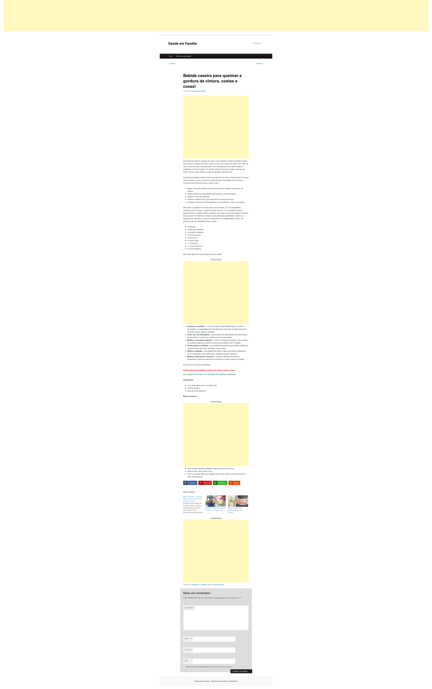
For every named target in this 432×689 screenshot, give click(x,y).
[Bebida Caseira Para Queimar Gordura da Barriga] (238, 501)
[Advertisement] (70, 16)
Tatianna (204, 585)
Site (186, 661)
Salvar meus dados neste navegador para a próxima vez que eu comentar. (209, 667)
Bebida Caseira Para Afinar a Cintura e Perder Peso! (215, 509)
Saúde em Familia (182, 43)
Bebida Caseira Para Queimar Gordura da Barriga (235, 510)
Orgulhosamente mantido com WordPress (224, 681)
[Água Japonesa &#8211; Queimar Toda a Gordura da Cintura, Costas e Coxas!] (194, 504)
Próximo (260, 63)
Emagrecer (195, 585)
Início (170, 56)
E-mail (188, 649)
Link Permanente (218, 585)
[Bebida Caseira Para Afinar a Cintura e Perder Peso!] (216, 501)
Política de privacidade (183, 56)
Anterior (171, 63)
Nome (188, 638)
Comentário (189, 607)
